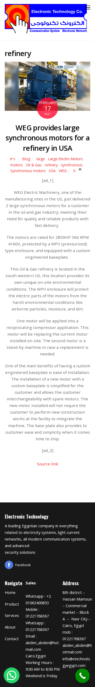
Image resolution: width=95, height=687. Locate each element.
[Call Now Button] (82, 675)
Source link (47, 463)
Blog (26, 158)
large (40, 158)
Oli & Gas (34, 164)
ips (13, 159)
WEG (63, 170)
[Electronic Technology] (46, 31)
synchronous (72, 164)
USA (52, 170)
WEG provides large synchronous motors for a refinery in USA (48, 138)
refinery (51, 164)
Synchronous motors (28, 170)
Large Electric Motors (65, 158)
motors (16, 164)
